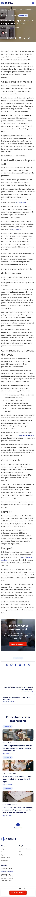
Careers (3, 852)
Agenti (3, 855)
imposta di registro (26, 435)
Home (2, 9)
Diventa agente (5, 857)
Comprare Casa (8, 9)
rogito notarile (16, 229)
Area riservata (5, 860)
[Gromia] (18, 839)
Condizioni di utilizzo (25, 849)
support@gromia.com (7, 871)
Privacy (21, 852)
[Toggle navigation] (33, 3)
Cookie (21, 855)
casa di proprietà (21, 202)
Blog (2, 849)
